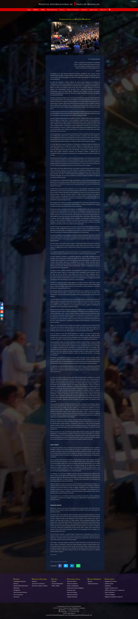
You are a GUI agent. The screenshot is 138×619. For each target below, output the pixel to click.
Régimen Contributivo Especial (114, 597)
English (134, 1)
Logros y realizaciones (111, 588)
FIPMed (35, 10)
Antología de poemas (20, 581)
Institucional (94, 10)
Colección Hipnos (110, 594)
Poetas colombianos (73, 586)
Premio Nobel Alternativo (21, 586)
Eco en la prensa (18, 594)
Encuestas (16, 597)
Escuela (62, 10)
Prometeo (84, 10)
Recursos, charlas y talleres (40, 586)
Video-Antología (52, 10)
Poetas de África (72, 581)
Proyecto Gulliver (73, 10)
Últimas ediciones (93, 583)
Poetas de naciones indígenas (75, 588)
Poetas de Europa (72, 592)
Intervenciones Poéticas (20, 592)
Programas (108, 586)
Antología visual (73, 579)
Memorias (16, 588)
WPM (42, 10)
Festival (16, 579)
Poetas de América (72, 583)
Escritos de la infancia (38, 583)
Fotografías (17, 590)
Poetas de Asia (71, 590)
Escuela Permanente (57, 583)
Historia (16, 583)
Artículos (103, 10)
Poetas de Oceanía (72, 594)
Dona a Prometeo (110, 592)
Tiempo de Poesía (72, 597)
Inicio (29, 10)
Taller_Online (56, 586)
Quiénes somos (109, 583)
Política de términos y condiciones (114, 590)
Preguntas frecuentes (111, 581)
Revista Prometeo (94, 579)
